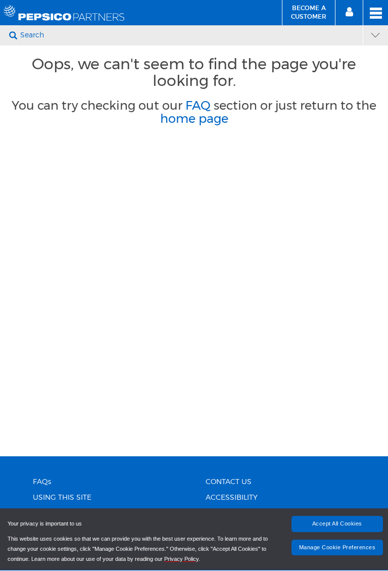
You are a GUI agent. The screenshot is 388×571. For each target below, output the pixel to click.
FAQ (198, 105)
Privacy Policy (181, 559)
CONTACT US (229, 482)
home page (194, 118)
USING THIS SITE (62, 497)
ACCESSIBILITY (232, 497)
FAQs (42, 482)
